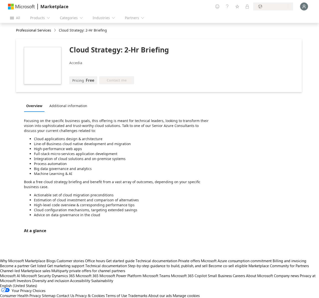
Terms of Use (116, 295)
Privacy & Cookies (90, 295)
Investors (24, 280)
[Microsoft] (21, 6)
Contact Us (65, 295)
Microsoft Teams (156, 275)
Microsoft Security (36, 275)
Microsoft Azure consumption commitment (237, 260)
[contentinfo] (55, 30)
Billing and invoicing (289, 260)
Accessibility (80, 280)
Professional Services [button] (33, 30)
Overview (34, 105)
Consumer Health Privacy (20, 295)
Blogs (51, 260)
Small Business (220, 275)
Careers (239, 275)
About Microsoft (259, 275)
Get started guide (120, 260)
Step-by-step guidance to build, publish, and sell (168, 265)
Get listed (38, 265)
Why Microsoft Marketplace (22, 260)
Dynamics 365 (63, 275)
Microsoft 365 (87, 275)
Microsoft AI (10, 275)
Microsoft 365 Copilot (189, 275)
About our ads (160, 295)
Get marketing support (65, 265)
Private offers (189, 260)
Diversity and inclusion (50, 280)
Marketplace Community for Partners (278, 265)
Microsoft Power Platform (120, 275)
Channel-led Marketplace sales (25, 270)
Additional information (68, 105)
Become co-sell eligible (228, 265)
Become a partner (14, 265)
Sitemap (49, 295)
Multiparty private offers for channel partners (88, 270)
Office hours (95, 260)
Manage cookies (186, 295)
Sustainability (102, 280)
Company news (286, 275)
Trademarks (137, 295)
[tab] (35, 105)
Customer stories (70, 260)
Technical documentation (156, 260)
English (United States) (18, 285)
